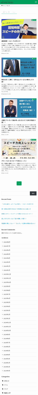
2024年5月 (7, 351)
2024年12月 (7, 322)
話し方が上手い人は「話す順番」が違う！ (14, 218)
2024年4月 (7, 355)
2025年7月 (7, 294)
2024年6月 (7, 347)
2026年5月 (7, 254)
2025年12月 (7, 274)
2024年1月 (7, 367)
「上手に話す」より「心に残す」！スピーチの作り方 (17, 204)
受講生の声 (7, 393)
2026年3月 (7, 262)
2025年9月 (7, 286)
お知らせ (6, 381)
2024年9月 (7, 334)
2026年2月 (7, 266)
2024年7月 (7, 342)
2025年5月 (7, 302)
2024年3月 (7, 359)
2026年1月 (7, 270)
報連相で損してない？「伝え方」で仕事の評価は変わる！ (19, 223)
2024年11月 (7, 326)
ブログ (6, 389)
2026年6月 (7, 250)
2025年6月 (7, 298)
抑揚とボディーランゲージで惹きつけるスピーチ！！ (17, 214)
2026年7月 (7, 246)
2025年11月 (7, 278)
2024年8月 (7, 338)
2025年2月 (7, 314)
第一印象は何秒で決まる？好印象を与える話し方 (16, 209)
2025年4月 (7, 306)
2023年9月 (7, 371)
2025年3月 (7, 310)
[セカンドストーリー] (7, 2)
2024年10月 (7, 330)
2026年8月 (7, 242)
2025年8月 (7, 290)
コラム (6, 385)
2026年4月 (7, 258)
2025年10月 (7, 282)
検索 (33, 193)
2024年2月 (7, 363)
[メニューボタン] (36, 2)
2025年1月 (7, 318)
